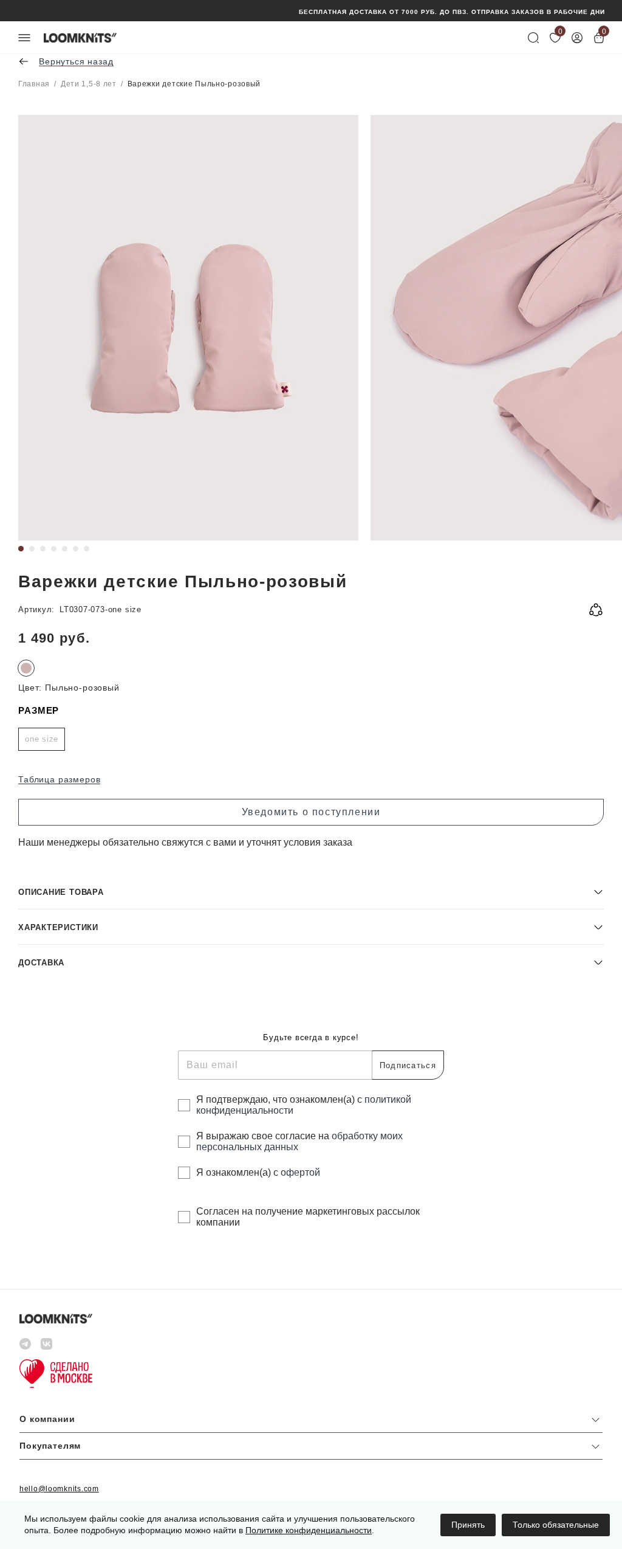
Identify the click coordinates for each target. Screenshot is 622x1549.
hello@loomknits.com (59, 1489)
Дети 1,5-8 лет (89, 84)
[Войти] (577, 38)
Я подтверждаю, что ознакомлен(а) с (303, 1105)
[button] (311, 891)
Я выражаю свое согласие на (299, 1141)
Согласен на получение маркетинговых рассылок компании (308, 1216)
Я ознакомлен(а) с (258, 1172)
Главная (34, 84)
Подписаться (408, 1065)
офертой (300, 1172)
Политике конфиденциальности (308, 1530)
